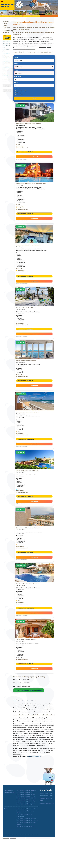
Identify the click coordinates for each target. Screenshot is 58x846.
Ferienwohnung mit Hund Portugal (26, 800)
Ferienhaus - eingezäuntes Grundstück (11, 15)
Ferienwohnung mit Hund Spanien (26, 804)
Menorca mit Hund (6, 43)
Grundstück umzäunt (22, 90)
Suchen (34, 98)
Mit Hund (18, 88)
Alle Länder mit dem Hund (7, 90)
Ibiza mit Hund (6, 75)
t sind (33, 49)
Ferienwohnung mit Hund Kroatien (26, 794)
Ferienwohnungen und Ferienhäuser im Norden (46, 794)
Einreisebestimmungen (7, 79)
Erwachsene (17, 76)
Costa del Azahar (6, 61)
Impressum (6, 838)
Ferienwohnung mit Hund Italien (25, 792)
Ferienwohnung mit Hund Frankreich (26, 790)
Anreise (16, 63)
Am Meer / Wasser (20, 94)
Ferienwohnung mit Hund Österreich (26, 798)
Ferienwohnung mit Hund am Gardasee (27, 820)
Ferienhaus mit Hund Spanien (33, 756)
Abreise (16, 70)
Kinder (16, 82)
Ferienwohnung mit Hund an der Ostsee (27, 809)
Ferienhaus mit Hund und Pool (31, 15)
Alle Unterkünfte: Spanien (7, 37)
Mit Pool (18, 92)
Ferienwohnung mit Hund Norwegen (26, 796)
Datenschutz (13, 838)
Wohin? (16, 57)
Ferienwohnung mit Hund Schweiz (26, 802)
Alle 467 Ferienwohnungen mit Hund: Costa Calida (28, 690)
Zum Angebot (34, 156)
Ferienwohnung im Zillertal (46, 803)
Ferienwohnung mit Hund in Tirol (25, 826)
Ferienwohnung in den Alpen (45, 799)
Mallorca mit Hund (6, 41)
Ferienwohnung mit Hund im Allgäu (26, 818)
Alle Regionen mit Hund (7, 85)
